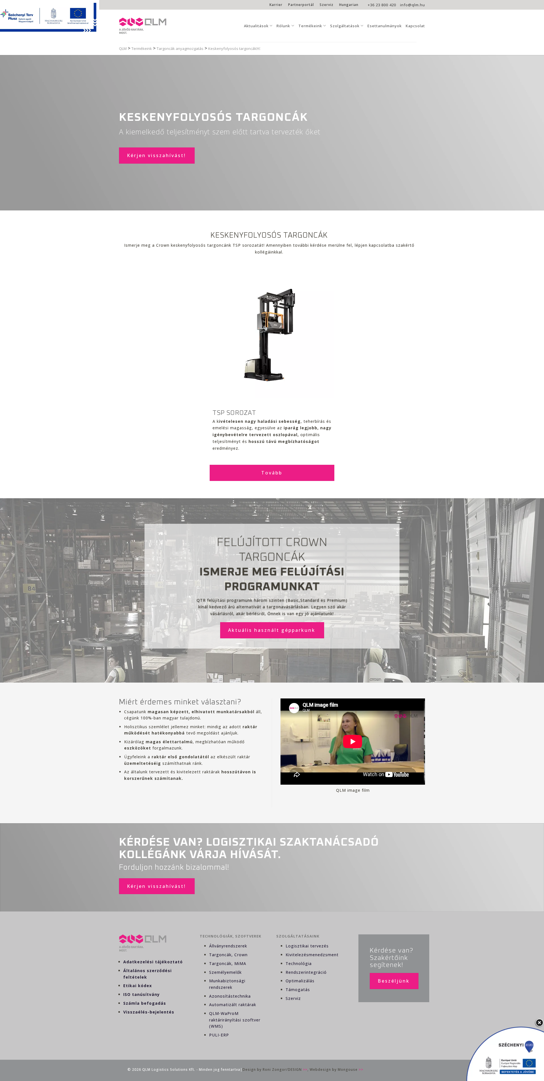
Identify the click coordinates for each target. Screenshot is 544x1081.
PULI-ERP (219, 1035)
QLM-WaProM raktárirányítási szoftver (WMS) (234, 1020)
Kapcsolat (415, 25)
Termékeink (310, 25)
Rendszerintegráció (306, 972)
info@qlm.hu (412, 4)
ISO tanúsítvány (141, 994)
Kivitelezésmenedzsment (312, 954)
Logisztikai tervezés (307, 946)
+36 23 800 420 (382, 4)
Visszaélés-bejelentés (148, 1012)
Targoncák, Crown (228, 954)
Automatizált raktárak (232, 1004)
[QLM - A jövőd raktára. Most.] (142, 26)
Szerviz (326, 5)
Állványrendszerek (228, 946)
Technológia (299, 963)
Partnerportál (301, 5)
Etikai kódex (137, 985)
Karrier (275, 5)
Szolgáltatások (345, 25)
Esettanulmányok (384, 25)
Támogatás (298, 989)
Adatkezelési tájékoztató (153, 961)
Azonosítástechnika (230, 996)
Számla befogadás (144, 1003)
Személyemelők (225, 972)
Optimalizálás (300, 980)
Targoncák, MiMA (227, 963)
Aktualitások (256, 25)
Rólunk (283, 25)
